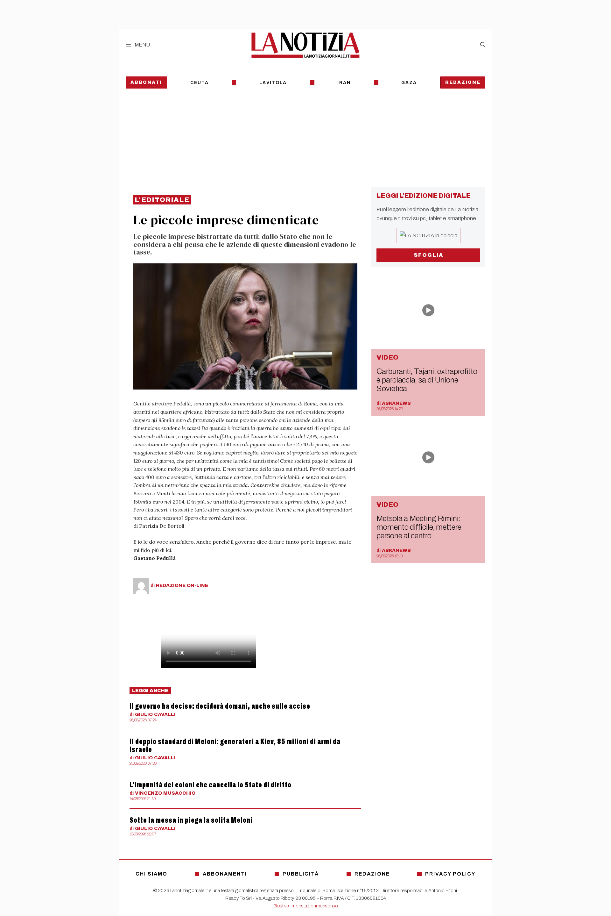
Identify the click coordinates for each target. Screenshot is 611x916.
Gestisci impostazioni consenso (305, 905)
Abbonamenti (225, 874)
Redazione (463, 82)
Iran (344, 82)
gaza (409, 82)
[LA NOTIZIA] (305, 45)
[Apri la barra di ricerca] (483, 45)
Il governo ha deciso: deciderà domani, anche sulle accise (220, 706)
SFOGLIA (428, 255)
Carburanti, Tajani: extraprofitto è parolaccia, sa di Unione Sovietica (426, 380)
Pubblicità (301, 874)
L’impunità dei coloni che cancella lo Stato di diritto (210, 785)
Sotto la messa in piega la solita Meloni (191, 820)
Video (387, 357)
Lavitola (273, 82)
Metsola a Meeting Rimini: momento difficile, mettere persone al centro (418, 527)
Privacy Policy (450, 874)
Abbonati (146, 82)
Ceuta (199, 82)
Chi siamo (151, 874)
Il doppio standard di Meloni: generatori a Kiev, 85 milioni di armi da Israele (235, 745)
